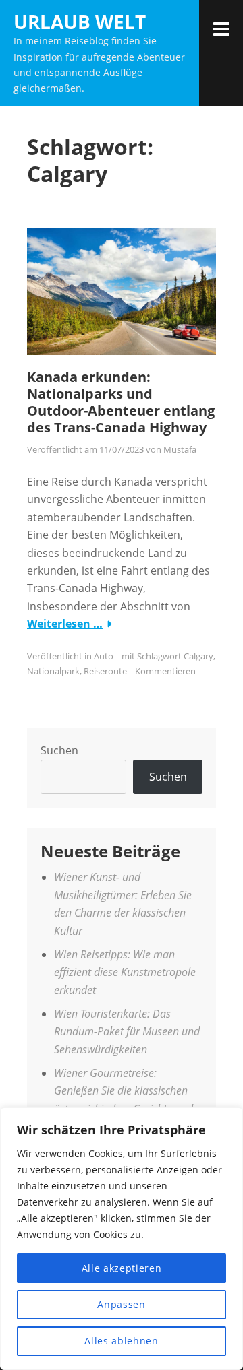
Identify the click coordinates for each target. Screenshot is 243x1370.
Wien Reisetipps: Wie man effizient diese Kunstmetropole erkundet (125, 972)
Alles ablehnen (121, 1340)
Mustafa (179, 449)
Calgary (198, 656)
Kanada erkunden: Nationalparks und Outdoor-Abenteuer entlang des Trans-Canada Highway (121, 402)
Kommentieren (165, 671)
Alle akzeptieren (122, 1268)
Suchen (59, 750)
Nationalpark (53, 671)
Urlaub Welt (80, 21)
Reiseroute (105, 671)
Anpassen (121, 1304)
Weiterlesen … (65, 623)
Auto (103, 656)
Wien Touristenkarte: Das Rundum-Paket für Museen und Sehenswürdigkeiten (127, 1031)
